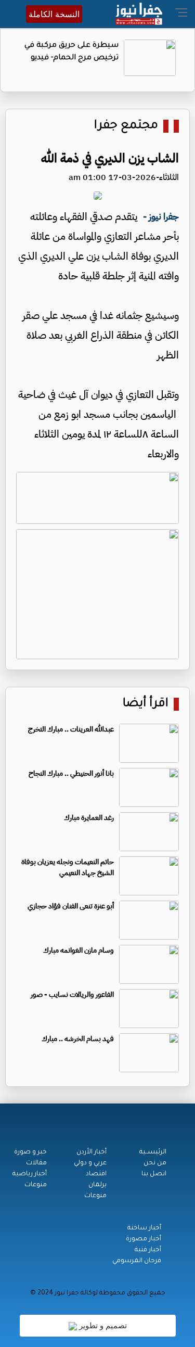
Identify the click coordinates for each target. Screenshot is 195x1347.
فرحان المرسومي (136, 1261)
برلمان (97, 1185)
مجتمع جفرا (126, 126)
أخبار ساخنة (144, 1228)
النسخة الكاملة (54, 14)
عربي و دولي (90, 1163)
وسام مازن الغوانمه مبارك (78, 950)
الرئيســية (152, 1152)
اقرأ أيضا (145, 704)
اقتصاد (96, 1174)
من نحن (155, 1163)
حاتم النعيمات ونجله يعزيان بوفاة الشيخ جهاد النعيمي (67, 867)
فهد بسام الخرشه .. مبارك (78, 1038)
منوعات (95, 1196)
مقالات (36, 1163)
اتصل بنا (153, 1174)
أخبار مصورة (143, 1239)
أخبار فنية (148, 1250)
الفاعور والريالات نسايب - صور (72, 994)
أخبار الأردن (91, 1152)
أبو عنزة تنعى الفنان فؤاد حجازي (71, 906)
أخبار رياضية (29, 1174)
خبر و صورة (30, 1152)
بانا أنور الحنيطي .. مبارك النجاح (71, 773)
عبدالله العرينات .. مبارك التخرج (71, 729)
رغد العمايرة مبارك (89, 817)
